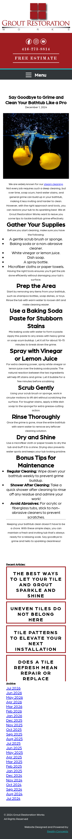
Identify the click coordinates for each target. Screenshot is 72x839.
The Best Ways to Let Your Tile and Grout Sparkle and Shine (36, 584)
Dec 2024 (14, 775)
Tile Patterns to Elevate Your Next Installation (36, 640)
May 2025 (14, 752)
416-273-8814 (36, 49)
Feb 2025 (14, 766)
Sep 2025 (14, 734)
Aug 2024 (14, 793)
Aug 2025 (14, 738)
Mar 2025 (14, 761)
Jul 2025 (13, 743)
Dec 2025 (14, 720)
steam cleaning (53, 184)
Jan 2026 (14, 715)
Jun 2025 (14, 747)
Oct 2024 (14, 784)
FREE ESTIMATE (36, 58)
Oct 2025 (14, 729)
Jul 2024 (13, 798)
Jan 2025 (14, 770)
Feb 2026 (14, 711)
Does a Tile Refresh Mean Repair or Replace (36, 670)
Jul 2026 (13, 688)
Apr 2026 (14, 701)
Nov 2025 (14, 724)
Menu (40, 74)
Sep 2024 (14, 789)
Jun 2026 (14, 692)
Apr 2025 (14, 757)
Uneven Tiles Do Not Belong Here (36, 613)
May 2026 (14, 697)
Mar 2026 (14, 706)
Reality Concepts (57, 831)
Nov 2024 (14, 780)
